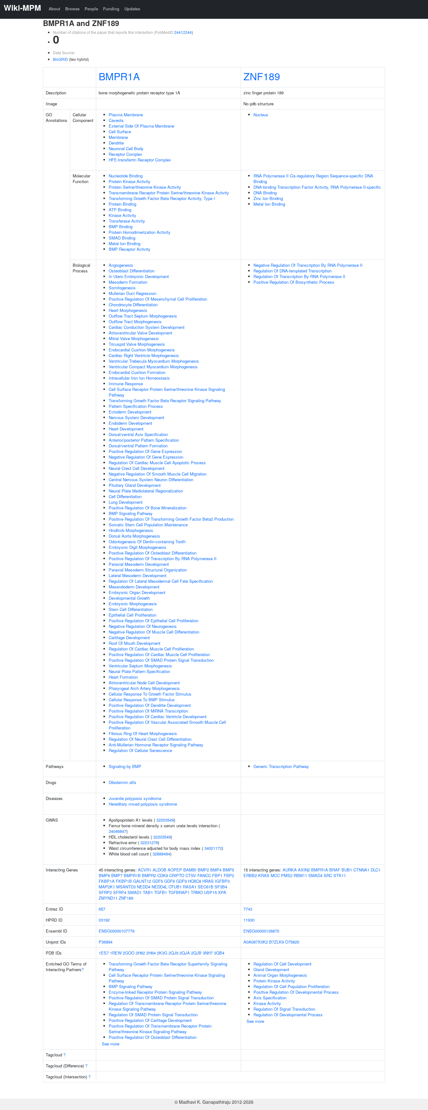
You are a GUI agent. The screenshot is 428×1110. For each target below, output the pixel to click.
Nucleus (260, 115)
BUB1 (347, 870)
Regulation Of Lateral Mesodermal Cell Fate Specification (161, 581)
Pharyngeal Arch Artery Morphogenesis (144, 688)
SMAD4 (315, 875)
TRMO (197, 892)
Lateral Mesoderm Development (137, 575)
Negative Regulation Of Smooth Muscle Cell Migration (157, 474)
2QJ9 (173, 953)
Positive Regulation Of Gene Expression (145, 451)
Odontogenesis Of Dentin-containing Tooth (147, 541)
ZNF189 (261, 76)
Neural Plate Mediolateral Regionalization (146, 491)
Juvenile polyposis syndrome (135, 798)
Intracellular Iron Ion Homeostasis (139, 378)
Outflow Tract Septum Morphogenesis (143, 316)
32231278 (149, 842)
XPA (222, 892)
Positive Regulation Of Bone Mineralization (147, 508)
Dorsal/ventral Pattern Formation (138, 446)
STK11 (339, 875)
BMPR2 (149, 875)
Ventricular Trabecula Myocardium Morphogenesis (154, 361)
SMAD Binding (122, 238)
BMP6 (104, 875)
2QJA (185, 953)
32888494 (161, 854)
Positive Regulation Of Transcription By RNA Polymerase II (163, 558)
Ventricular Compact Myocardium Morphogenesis (153, 367)
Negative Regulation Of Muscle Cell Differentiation (154, 632)
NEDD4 (143, 887)
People (91, 9)
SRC (328, 875)
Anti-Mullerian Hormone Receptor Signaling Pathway (156, 745)
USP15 (210, 892)
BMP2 (203, 870)
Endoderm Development (130, 423)
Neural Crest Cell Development (136, 468)
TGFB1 (160, 892)
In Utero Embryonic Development (139, 276)
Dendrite (116, 143)
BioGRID (60, 59)
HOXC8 (194, 881)
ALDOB (159, 870)
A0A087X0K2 (255, 942)
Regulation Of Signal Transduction (284, 1009)
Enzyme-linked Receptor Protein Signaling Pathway (155, 992)
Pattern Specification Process (136, 406)
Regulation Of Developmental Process (288, 1015)
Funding (111, 9)
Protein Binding (122, 204)
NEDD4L (159, 887)
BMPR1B (132, 875)
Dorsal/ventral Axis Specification (138, 434)
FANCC (204, 875)
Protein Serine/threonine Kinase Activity (145, 187)
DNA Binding (265, 193)
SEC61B (205, 887)
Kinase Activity (122, 215)
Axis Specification (269, 998)
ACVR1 (144, 870)
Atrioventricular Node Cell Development (144, 683)
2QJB (196, 953)
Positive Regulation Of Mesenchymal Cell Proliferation (158, 299)
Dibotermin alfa (122, 782)
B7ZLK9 (276, 942)
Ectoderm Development (130, 412)
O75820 (292, 942)
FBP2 (229, 875)
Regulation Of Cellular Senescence (140, 750)
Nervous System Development (136, 417)
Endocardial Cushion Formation (137, 372)
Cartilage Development (129, 637)
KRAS (263, 875)
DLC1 (375, 870)
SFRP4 (119, 892)
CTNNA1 (361, 870)
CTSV (190, 875)
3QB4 (219, 953)
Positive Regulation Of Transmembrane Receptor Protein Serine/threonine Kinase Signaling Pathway (160, 1028)
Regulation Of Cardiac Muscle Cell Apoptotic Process (157, 463)
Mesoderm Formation (128, 282)
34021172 (213, 848)
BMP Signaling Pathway (131, 513)
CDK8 (162, 875)
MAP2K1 (107, 887)
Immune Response (126, 384)
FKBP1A (107, 881)
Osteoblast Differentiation (131, 271)
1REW (116, 953)
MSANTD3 (126, 887)
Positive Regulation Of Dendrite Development (150, 705)
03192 (104, 920)
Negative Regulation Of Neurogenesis (143, 626)
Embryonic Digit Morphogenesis (137, 547)
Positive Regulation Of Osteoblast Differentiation (152, 553)
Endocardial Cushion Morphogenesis (142, 350)
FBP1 (217, 875)
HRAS (208, 881)
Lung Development (126, 502)
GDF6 (169, 881)
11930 (248, 920)
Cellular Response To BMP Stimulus (142, 699)
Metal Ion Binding (124, 243)
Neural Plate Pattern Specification (139, 671)
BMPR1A (119, 76)
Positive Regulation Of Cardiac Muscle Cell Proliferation (159, 654)
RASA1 (189, 887)
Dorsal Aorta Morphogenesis (134, 536)
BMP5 (228, 870)
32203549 (165, 820)
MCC (275, 875)
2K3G (162, 953)
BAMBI (189, 870)
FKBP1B (124, 881)
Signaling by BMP (125, 766)
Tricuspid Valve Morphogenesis (137, 344)
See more (110, 1044)
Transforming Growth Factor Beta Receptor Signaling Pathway (165, 400)
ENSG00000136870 (261, 931)
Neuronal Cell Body (126, 148)
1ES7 (104, 953)
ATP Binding (120, 210)
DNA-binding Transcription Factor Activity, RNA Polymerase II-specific (317, 187)
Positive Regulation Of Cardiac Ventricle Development (157, 716)
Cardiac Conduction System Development (147, 327)
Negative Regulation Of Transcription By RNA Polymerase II (308, 265)
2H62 (140, 953)
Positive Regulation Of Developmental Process (296, 992)
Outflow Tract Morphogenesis (135, 321)
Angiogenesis (121, 265)
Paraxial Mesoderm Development (139, 564)
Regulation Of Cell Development (282, 964)
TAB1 (148, 892)
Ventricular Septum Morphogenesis (140, 666)
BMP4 (216, 870)
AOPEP (175, 870)
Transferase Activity (127, 221)
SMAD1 (135, 892)
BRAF (334, 870)
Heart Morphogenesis (128, 310)
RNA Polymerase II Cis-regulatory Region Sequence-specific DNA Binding (313, 178)
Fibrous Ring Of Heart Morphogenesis (143, 733)
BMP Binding (121, 226)
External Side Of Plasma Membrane (141, 126)
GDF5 (157, 881)
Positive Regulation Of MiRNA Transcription (148, 711)
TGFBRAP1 (179, 892)
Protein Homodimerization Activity (139, 232)
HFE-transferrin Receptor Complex (140, 160)
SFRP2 (105, 892)
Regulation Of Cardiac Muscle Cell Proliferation (151, 649)
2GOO (128, 953)
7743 (247, 909)
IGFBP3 (222, 881)
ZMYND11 (108, 898)
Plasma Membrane (126, 115)
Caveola (116, 120)
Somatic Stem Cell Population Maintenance (148, 525)
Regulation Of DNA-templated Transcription (292, 271)
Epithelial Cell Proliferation (132, 615)
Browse (72, 9)
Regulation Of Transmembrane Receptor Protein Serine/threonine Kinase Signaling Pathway (167, 1006)
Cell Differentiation (125, 496)
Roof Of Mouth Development (134, 643)
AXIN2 (304, 870)
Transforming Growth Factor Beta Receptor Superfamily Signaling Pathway (168, 966)
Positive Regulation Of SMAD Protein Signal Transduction (161, 660)
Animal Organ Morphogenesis (280, 975)
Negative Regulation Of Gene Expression (146, 457)
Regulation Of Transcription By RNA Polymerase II (299, 276)
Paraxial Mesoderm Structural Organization (148, 570)
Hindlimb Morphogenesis (131, 530)
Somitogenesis (122, 288)
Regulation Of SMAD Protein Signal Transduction (153, 1015)
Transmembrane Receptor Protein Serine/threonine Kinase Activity (169, 193)
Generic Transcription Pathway (281, 766)
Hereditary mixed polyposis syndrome (143, 804)
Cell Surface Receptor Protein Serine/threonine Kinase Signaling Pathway (167, 392)
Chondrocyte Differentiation (133, 305)
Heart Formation (123, 677)
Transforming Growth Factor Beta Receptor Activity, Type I (162, 198)
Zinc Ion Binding (268, 198)
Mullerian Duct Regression (132, 293)
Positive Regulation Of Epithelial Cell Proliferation (153, 620)
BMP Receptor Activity (129, 249)
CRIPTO (176, 875)
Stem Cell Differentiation (131, 609)
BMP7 (117, 875)
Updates (132, 9)
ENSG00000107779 (116, 931)
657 (102, 909)
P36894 (105, 942)
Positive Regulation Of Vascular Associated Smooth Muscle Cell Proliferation (167, 725)
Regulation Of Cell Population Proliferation (291, 986)
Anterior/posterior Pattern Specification (144, 440)
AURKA (290, 870)
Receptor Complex (125, 154)
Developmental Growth (129, 598)
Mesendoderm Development (134, 587)
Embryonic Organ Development (137, 592)
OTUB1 (175, 887)
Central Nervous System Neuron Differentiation (151, 479)
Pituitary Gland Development (135, 485)
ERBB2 (250, 875)
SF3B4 (221, 887)
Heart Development (126, 429)
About (54, 9)
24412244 (183, 32)
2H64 (151, 953)
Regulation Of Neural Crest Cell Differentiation (150, 739)
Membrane (118, 137)
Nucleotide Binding (126, 176)
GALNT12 (142, 881)
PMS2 (286, 875)
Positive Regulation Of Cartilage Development (150, 1020)
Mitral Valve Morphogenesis (134, 338)
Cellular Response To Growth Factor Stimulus (150, 694)
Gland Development (271, 969)
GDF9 (181, 881)
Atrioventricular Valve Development (140, 333)
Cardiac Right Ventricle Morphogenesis (144, 355)
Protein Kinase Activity (129, 181)
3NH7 (208, 953)
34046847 (117, 831)
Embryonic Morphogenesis (133, 604)
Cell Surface (120, 131)
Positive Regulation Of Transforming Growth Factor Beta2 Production (171, 519)
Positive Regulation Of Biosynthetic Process (293, 282)
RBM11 (300, 875)
